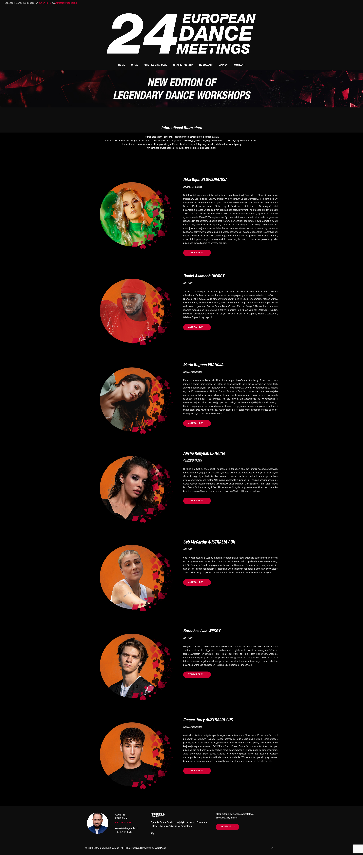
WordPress (160, 848)
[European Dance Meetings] (181, 34)
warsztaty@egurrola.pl (66, 3)
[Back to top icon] (272, 848)
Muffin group (112, 848)
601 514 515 (44, 3)
